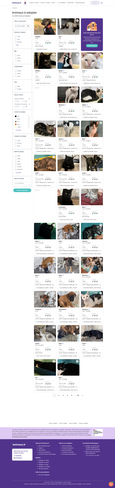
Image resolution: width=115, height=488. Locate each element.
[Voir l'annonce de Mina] (92, 137)
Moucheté (20, 169)
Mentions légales (59, 482)
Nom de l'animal (19, 178)
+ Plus (17, 45)
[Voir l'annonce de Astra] (45, 273)
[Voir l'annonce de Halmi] (45, 239)
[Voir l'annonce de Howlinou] (92, 307)
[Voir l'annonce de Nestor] (92, 103)
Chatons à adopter (83, 423)
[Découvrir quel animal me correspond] (92, 34)
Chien (18, 36)
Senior (19, 61)
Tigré (18, 161)
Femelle (19, 89)
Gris (18, 121)
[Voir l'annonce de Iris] (45, 375)
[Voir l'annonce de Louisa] (45, 341)
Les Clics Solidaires (44, 475)
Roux (18, 124)
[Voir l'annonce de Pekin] (68, 341)
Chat (18, 39)
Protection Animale (68, 452)
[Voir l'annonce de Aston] (68, 273)
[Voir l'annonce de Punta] (92, 341)
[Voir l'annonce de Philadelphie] (68, 307)
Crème (19, 127)
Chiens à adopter (53, 423)
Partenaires (42, 450)
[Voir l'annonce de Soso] (68, 375)
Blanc (18, 119)
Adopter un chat (43, 464)
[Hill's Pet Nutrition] (24, 3)
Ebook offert (70, 2)
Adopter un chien (44, 460)
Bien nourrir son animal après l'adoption (93, 453)
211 (78, 395)
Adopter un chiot (44, 462)
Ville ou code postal (20, 21)
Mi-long (19, 143)
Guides (53, 2)
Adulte (19, 58)
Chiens (19, 73)
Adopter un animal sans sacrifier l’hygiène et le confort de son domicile (93, 447)
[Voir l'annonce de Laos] (68, 171)
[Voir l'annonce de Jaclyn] (92, 171)
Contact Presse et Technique (47, 454)
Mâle (18, 86)
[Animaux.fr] (16, 3)
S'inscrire (95, 2)
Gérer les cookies (67, 482)
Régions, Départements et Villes (54, 484)
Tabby (18, 158)
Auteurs (41, 448)
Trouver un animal (34, 2)
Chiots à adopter (63, 423)
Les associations (43, 468)
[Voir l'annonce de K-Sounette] (68, 205)
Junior (18, 55)
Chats (18, 76)
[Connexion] (101, 2)
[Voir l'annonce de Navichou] (92, 273)
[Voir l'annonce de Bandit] (68, 68)
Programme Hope (80, 2)
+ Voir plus (18, 130)
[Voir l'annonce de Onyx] (92, 68)
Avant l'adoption (67, 446)
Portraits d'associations (69, 454)
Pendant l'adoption (67, 448)
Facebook (18, 456)
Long (18, 146)
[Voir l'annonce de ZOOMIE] (45, 34)
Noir (18, 116)
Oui (18, 101)
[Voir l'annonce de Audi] (68, 239)
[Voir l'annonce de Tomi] (45, 137)
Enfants (19, 71)
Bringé (19, 164)
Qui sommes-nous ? (44, 446)
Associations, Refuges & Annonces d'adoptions (72, 484)
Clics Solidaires (62, 2)
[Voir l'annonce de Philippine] (45, 307)
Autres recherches (87, 484)
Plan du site (26, 484)
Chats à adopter (73, 423)
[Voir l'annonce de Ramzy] (68, 137)
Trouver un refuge (45, 2)
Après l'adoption (67, 450)
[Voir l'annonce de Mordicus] (68, 103)
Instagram (18, 458)
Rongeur (19, 42)
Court (18, 140)
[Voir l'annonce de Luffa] (45, 171)
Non (26, 101)
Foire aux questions (44, 452)
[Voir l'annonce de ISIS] (68, 34)
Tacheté (19, 166)
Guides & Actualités (34, 484)
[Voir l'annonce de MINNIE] (45, 68)
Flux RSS (52, 482)
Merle (18, 156)
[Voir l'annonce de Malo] (92, 205)
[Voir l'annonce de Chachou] (92, 239)
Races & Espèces (42, 484)
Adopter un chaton (44, 466)
